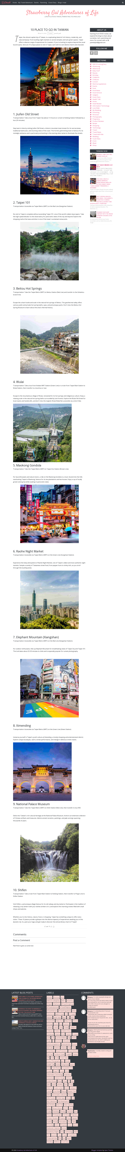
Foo (69, 1048)
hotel (48, 1068)
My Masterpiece (63, 1101)
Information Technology (101, 106)
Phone (49, 1115)
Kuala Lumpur (58, 1088)
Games (75, 1054)
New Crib (60, 1105)
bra (61, 1024)
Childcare (96, 80)
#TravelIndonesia (52, 1007)
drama (74, 1038)
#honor (49, 997)
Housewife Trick (67, 1068)
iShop (94, 145)
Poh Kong (66, 1115)
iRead (94, 143)
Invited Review (51, 1081)
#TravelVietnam (52, 1011)
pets (75, 1112)
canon (56, 1027)
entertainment (66, 1044)
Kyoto (67, 1088)
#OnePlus (70, 1001)
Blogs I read (62, 3)
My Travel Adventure (25, 3)
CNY (62, 1034)
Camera (49, 1027)
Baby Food (59, 1021)
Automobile (50, 1021)
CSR (53, 1038)
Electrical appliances (99, 84)
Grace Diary (52, 3)
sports (75, 1125)
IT (69, 1081)
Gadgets (95, 95)
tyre (64, 1138)
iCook (94, 141)
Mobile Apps (61, 1098)
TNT (48, 1135)
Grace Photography (53, 1061)
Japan (54, 1085)
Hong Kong (65, 1064)
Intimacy (69, 1078)
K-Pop (71, 1085)
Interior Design (60, 1078)
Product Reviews (98, 121)
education (66, 1041)
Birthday (95, 75)
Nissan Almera (57, 1108)
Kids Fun (50, 1088)
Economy (59, 1041)
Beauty (95, 73)
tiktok (75, 1132)
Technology (97, 128)
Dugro (49, 1041)
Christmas (50, 1034)
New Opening (68, 1105)
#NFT (63, 1001)
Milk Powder (51, 1098)
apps (64, 1017)
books (56, 1024)
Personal (96, 115)
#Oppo (49, 1004)
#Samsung (96, 66)
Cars (60, 1027)
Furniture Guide (59, 1054)
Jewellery (60, 1085)
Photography (97, 117)
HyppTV (56, 1071)
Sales (74, 1122)
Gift (48, 1058)
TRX (60, 1138)
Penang (62, 1112)
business (66, 1024)
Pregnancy (96, 119)
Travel (50, 33)
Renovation (62, 1122)
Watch (69, 1138)
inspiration (67, 1075)
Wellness (57, 1142)
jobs (65, 1085)
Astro (72, 1017)
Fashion (57, 1048)
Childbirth (96, 77)
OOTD (66, 1108)
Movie (68, 1098)
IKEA (66, 1071)
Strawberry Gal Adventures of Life (62, 13)
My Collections (52, 1101)
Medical (70, 1095)
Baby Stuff (96, 71)
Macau (64, 1091)
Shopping (96, 126)
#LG (62, 997)
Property (62, 1118)
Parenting (43, 3)
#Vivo (74, 1011)
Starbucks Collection (53, 1128)
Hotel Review (97, 104)
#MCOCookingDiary (99, 64)
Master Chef (72, 1091)
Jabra (48, 1085)
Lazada (49, 1091)
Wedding (96, 137)
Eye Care (50, 1048)
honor (72, 1064)
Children (57, 1031)
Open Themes (108, 1150)
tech (62, 1132)
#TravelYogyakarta (65, 1011)
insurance (50, 1078)
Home (15, 3)
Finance (63, 1048)
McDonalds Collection (59, 1095)
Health (68, 1061)
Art (68, 1017)
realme (49, 1122)
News (49, 1108)
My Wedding (97, 110)
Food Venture (97, 93)
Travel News (97, 132)
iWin (72, 1081)
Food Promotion (61, 1051)
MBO (49, 1095)
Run (69, 1122)
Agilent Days (60, 1014)
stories (64, 1128)
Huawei (49, 1071)
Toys (59, 1135)
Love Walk (96, 108)
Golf (52, 1058)
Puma (68, 1118)
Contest (75, 1034)
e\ (53, 1041)
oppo (71, 1108)
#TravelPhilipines (65, 1007)
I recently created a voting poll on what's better (99, 1051)
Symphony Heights (53, 1132)
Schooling (50, 1125)
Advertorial (96, 69)
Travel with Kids (98, 134)
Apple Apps (57, 1017)
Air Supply (72, 1014)
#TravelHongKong (67, 1004)
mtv (73, 1098)
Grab (56, 1058)
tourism (53, 1135)
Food (94, 88)
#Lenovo (56, 997)
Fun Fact (50, 1054)
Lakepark (73, 1088)
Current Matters (61, 1038)
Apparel (49, 1017)
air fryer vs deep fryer (93, 1056)
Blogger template (96, 1150)
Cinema (57, 1034)
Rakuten (74, 1118)
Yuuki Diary (96, 139)
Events (36, 3)
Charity (66, 1027)
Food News (96, 91)
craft (48, 1038)
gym (62, 1061)
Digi (69, 1038)
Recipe (95, 123)
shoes (57, 1125)
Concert (95, 82)
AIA (66, 1014)
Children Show (66, 1031)
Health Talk (96, 99)
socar (70, 1125)
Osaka (49, 1112)
